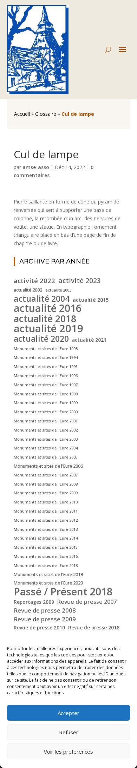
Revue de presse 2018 (93, 627)
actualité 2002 (28, 290)
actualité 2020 (41, 339)
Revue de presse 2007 (87, 602)
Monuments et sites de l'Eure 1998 (46, 394)
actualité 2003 (58, 290)
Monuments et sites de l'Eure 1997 (46, 384)
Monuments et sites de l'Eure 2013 (46, 529)
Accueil (22, 114)
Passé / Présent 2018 (63, 591)
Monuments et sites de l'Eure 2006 (48, 466)
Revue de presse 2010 (39, 627)
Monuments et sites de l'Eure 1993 (46, 348)
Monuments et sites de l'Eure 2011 (46, 511)
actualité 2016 (47, 308)
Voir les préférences (68, 751)
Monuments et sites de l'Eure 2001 (46, 421)
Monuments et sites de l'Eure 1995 (46, 366)
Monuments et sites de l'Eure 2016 (46, 556)
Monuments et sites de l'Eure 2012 (46, 520)
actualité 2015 (91, 299)
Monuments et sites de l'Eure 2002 (46, 430)
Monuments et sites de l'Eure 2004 (46, 448)
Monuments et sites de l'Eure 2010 (46, 502)
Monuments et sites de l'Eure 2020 (48, 583)
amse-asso (35, 167)
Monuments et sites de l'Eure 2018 (46, 565)
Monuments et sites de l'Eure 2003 (46, 439)
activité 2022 (34, 280)
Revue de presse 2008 (45, 610)
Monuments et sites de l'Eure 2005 (46, 457)
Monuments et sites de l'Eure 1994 (46, 357)
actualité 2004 (42, 299)
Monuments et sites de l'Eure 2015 (46, 547)
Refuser (68, 732)
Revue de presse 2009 (45, 619)
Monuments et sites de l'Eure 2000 (46, 411)
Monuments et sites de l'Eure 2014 (46, 538)
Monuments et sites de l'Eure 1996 (46, 375)
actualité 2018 (45, 318)
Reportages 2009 (34, 602)
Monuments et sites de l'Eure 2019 (48, 574)
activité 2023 (79, 281)
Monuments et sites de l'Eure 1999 (46, 402)
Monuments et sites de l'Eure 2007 (46, 475)
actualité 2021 (89, 339)
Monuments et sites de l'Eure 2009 (46, 492)
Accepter (68, 712)
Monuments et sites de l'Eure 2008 (46, 484)
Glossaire (45, 114)
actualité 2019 (48, 329)
